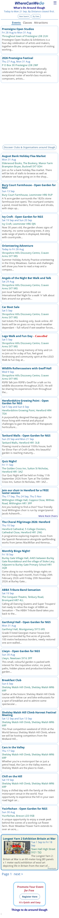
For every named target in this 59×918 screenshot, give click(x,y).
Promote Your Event (30, 888)
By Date (36, 16)
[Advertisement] (29, 113)
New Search (24, 16)
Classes (27, 22)
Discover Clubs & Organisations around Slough (29, 147)
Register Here (29, 896)
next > (18, 874)
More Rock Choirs (48, 516)
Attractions (41, 22)
